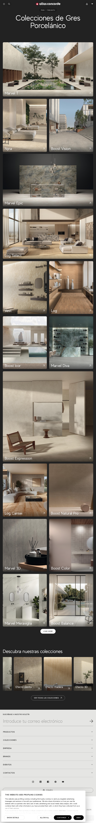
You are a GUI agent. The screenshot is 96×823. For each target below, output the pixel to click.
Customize (61, 818)
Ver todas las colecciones (46, 698)
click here (62, 811)
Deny (78, 818)
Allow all (44, 818)
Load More (48, 631)
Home (42, 10)
